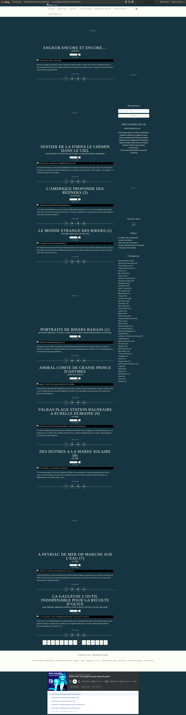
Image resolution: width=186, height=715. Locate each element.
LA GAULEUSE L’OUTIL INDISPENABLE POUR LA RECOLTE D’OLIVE (75, 600)
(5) (122, 379)
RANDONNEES (100, 154)
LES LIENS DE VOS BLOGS (128, 243)
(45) (123, 306)
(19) (123, 339)
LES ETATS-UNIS (75, 195)
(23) (125, 326)
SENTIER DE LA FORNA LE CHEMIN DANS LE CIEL (75, 148)
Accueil (51, 9)
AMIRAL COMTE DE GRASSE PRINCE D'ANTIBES (75, 369)
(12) (123, 356)
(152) (123, 273)
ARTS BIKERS (65, 234)
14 (70, 642)
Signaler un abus (90, 660)
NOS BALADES (90, 154)
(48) (124, 301)
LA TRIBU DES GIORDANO (128, 238)
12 (62, 642)
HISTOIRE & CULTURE (78, 154)
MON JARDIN (103, 607)
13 (66, 642)
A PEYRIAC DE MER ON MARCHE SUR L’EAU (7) (75, 556)
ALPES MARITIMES (120, 9)
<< (45, 642)
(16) (126, 341)
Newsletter (62, 9)
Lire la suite (75, 74)
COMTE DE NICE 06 (55, 14)
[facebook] (126, 2)
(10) (128, 364)
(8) (121, 366)
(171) (122, 271)
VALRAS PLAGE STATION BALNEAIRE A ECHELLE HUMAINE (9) (75, 411)
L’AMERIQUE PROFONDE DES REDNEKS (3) (75, 190)
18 (88, 642)
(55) (124, 288)
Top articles (76, 660)
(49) (122, 296)
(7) (122, 371)
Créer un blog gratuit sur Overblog (64, 660)
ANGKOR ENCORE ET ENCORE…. (75, 48)
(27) (123, 323)
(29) (122, 321)
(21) (126, 331)
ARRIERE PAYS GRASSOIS (103, 9)
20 (97, 642)
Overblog (104, 655)
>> (106, 642)
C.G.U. (98, 660)
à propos (98, 686)
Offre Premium (121, 660)
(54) (124, 291)
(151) (122, 276)
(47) (123, 303)
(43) (124, 308)
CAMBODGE (75, 51)
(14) (122, 346)
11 (57, 642)
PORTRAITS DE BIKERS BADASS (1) (75, 329)
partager (87, 686)
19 (93, 642)
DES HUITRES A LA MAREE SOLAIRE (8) (75, 453)
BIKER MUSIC (74, 234)
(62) (124, 283)
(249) (126, 261)
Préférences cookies (148, 660)
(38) (122, 313)
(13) (125, 354)
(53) (124, 293)
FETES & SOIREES (76, 333)
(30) (127, 318)
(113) (126, 281)
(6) (121, 376)
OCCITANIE (75, 416)
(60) (123, 286)
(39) (122, 311)
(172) (126, 268)
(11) (122, 359)
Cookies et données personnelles (134, 660)
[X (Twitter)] (129, 2)
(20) (130, 336)
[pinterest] (132, 2)
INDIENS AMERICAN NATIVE (92, 333)
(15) (123, 344)
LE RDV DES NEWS (85, 9)
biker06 (135, 150)
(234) (127, 263)
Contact (73, 9)
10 (53, 642)
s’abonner (76, 686)
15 (75, 642)
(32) (124, 316)
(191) (125, 266)
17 (84, 642)
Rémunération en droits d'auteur (109, 660)
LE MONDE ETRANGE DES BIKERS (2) (75, 230)
